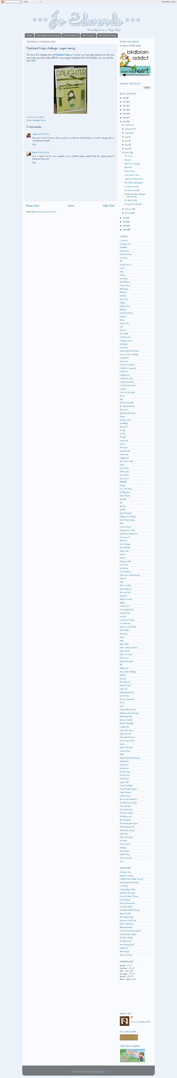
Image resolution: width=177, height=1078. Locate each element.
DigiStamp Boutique (127, 413)
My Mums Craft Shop (128, 627)
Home (29, 35)
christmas (124, 347)
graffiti (122, 509)
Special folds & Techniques (130, 758)
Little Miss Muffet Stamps (130, 910)
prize (122, 706)
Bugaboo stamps (126, 875)
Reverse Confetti (126, 720)
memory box (125, 606)
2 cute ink (124, 240)
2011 (124, 218)
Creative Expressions (128, 385)
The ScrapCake (125, 820)
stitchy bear (124, 778)
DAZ (121, 399)
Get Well (123, 499)
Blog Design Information (47, 35)
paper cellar (124, 644)
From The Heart (126, 489)
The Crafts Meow (126, 809)
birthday (123, 295)
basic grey (124, 278)
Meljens (122, 602)
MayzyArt (123, 595)
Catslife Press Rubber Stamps (131, 879)
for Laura (128, 156)
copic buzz (124, 361)
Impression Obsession (129, 533)
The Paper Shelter (126, 813)
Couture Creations (127, 364)
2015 (125, 110)
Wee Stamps (124, 951)
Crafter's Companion (128, 368)
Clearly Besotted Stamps (129, 351)
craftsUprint (124, 375)
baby (122, 271)
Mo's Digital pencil (127, 917)
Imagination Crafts (127, 530)
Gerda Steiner (125, 495)
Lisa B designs (125, 571)
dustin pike (124, 440)
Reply (34, 144)
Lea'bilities (124, 568)
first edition (124, 475)
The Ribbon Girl (125, 816)
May (127, 144)
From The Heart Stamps (129, 896)
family (43, 120)
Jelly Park (123, 540)
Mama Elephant (125, 589)
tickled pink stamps (127, 830)
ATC (121, 261)
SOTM (121, 754)
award (122, 268)
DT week (123, 437)
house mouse (125, 526)
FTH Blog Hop (125, 492)
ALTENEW (123, 247)
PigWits (123, 675)
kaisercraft (124, 551)
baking (122, 275)
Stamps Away (125, 771)
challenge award (126, 340)
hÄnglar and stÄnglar (128, 516)
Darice (122, 395)
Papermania (124, 657)
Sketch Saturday (126, 747)
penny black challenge (128, 671)
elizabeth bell (125, 451)
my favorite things (127, 620)
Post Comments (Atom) (46, 211)
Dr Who (123, 433)
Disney (122, 416)
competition (124, 357)
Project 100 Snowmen (128, 709)
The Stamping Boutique (129, 823)
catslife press (125, 337)
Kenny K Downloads (127, 903)
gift (121, 502)
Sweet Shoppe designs (128, 934)
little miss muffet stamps (130, 575)
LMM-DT (122, 578)
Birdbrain (123, 292)
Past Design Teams (107, 35)
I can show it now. (132, 175)
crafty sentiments (127, 382)
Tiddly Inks (124, 833)
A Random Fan (125, 244)
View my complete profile (140, 1021)
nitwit (122, 637)
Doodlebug (124, 423)
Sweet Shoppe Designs (128, 789)
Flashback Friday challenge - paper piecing (135, 195)
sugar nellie (124, 782)
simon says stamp (127, 740)
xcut (121, 861)
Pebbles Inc (124, 668)
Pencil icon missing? (132, 163)
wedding (123, 847)
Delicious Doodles (127, 402)
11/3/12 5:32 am (44, 152)
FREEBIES (123, 482)
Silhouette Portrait (127, 737)
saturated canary (127, 730)
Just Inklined (125, 547)
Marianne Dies (125, 592)
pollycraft (123, 689)
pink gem (123, 678)
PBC (121, 664)
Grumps (128, 159)
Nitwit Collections (126, 924)
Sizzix (122, 744)
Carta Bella (124, 333)
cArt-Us (123, 330)
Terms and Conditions (128, 799)
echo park (124, 447)
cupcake (123, 389)
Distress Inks (125, 420)
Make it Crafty (125, 585)
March (127, 152)
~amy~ (35, 134)
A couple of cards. (132, 186)
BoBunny (123, 309)
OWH (121, 640)
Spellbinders (124, 761)
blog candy (124, 299)
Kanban (122, 554)
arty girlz (123, 258)
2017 (125, 102)
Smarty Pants (125, 751)
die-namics (124, 409)
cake (121, 326)
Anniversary (124, 251)
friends (122, 485)
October (128, 125)
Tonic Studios (125, 844)
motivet (123, 616)
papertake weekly (126, 661)
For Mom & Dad (131, 200)
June (127, 140)
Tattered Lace (125, 796)
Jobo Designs (88, 35)
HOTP (121, 523)
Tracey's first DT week (133, 204)
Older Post (108, 206)
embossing (124, 454)
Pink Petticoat (125, 682)
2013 (125, 117)
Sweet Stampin (125, 792)
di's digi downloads (127, 406)
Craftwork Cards (126, 378)
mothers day (125, 613)
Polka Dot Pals (125, 685)
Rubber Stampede (126, 723)
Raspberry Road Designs (129, 713)
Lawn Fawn (124, 564)
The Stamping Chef (127, 826)
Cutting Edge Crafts (127, 889)
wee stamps (124, 851)
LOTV (121, 582)
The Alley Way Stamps (128, 802)
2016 (125, 106)
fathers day (124, 471)
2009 (125, 225)
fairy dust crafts (126, 461)
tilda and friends (126, 837)
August (128, 133)
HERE (33, 60)
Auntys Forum (125, 264)
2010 (124, 221)
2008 (125, 229)
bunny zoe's (124, 323)
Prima (122, 702)
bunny (122, 320)
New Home (124, 633)
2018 (125, 98)
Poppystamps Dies (127, 692)
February (129, 209)
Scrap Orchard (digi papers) (130, 930)
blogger (123, 302)
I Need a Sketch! (70, 35)
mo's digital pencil (127, 609)
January (128, 213)
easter (122, 444)
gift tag (123, 506)
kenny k (122, 558)
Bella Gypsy (124, 289)
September (129, 129)
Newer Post (32, 206)
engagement (124, 458)
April (127, 148)
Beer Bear (128, 167)
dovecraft (123, 426)
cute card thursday (127, 392)
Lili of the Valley (126, 906)
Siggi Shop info (125, 733)
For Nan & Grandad (132, 190)
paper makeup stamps (128, 647)
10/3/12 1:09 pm (43, 134)
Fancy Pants (124, 468)
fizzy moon (124, 478)
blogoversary (125, 306)
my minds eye (125, 623)
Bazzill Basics (125, 282)
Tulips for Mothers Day (134, 179)
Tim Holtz (123, 840)
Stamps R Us (125, 775)
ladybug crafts (125, 561)
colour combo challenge (129, 354)
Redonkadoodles (126, 716)
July (127, 137)
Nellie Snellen (124, 630)
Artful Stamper (126, 254)
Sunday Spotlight (126, 785)
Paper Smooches (126, 654)
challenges (36, 120)
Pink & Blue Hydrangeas (134, 182)
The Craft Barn (125, 806)
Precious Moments (127, 699)
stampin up (124, 768)
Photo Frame (130, 171)
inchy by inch (125, 537)
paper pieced (124, 651)
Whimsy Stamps (126, 955)
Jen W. (34, 152)
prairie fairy (124, 695)
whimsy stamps (126, 858)
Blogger (102, 1071)
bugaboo (123, 316)
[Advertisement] (130, 999)
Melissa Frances (126, 599)
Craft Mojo (124, 886)
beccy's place (125, 285)
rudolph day (124, 727)
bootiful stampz (126, 313)
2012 (125, 121)
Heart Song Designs (127, 520)
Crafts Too (124, 371)
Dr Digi (122, 430)
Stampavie (124, 764)
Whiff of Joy (125, 854)
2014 (125, 113)
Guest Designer (126, 513)
